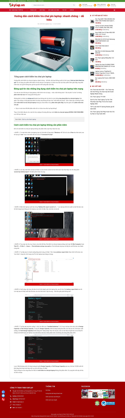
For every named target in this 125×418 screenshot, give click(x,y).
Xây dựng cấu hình (53, 10)
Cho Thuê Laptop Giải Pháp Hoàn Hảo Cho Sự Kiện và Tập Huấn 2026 (102, 113)
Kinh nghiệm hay (47, 24)
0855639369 (20, 396)
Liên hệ (72, 10)
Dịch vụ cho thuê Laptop (29, 119)
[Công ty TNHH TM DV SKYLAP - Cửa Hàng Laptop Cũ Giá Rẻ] (17, 5)
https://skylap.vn (17, 404)
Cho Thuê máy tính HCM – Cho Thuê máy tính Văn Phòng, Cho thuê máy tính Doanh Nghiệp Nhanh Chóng (102, 92)
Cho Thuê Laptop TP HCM (97, 96)
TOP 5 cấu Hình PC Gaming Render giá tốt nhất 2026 (102, 108)
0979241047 (22, 399)
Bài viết (40, 24)
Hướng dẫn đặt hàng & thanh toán (54, 393)
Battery (41, 207)
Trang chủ (33, 10)
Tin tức (64, 10)
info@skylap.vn (20, 402)
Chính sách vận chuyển (51, 400)
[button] (19, 10)
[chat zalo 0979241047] (3, 392)
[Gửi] (74, 5)
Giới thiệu (42, 10)
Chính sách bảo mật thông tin (53, 396)
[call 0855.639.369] (3, 399)
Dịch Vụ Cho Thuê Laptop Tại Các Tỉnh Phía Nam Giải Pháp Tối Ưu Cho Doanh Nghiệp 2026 (101, 102)
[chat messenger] (3, 395)
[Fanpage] (98, 395)
